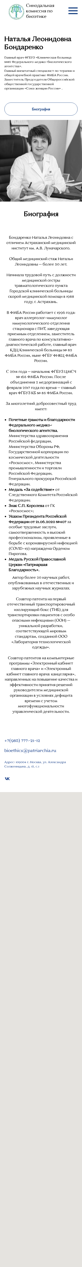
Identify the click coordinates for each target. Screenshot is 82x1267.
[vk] (7, 778)
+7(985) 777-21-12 (22, 740)
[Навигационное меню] (73, 10)
